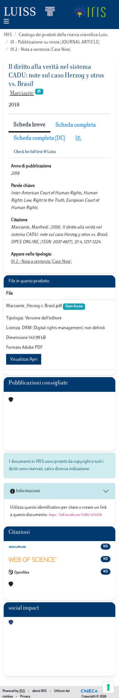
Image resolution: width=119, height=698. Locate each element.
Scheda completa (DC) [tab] (39, 138)
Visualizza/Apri (23, 359)
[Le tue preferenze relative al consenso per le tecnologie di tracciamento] (108, 687)
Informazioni (27, 491)
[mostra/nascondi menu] (6, 21)
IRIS (8, 35)
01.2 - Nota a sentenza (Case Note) (40, 49)
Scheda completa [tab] (76, 125)
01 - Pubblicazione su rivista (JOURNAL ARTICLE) (55, 42)
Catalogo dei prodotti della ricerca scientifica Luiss (63, 35)
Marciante (22, 93)
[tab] (78, 138)
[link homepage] (32, 11)
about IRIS (39, 691)
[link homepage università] (89, 11)
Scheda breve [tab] (29, 125)
